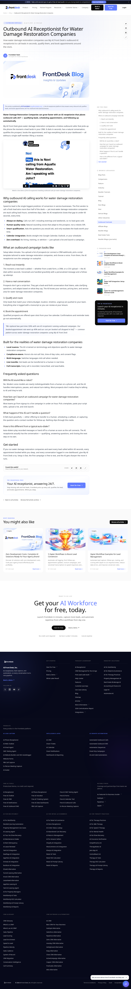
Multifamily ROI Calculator (12, 899)
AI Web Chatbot (8, 744)
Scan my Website (98, 2)
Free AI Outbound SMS (11, 806)
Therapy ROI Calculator (98, 862)
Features (78, 682)
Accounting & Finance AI (112, 686)
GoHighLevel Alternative (54, 947)
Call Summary (8, 966)
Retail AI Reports (52, 865)
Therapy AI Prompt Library (99, 865)
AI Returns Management (54, 835)
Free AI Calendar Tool (67, 799)
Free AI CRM (7, 799)
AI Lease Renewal (9, 847)
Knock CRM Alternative (11, 877)
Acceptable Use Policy (121, 983)
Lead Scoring (7, 936)
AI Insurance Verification (98, 839)
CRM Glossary (8, 921)
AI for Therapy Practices (112, 675)
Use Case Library (81, 690)
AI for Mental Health (96, 832)
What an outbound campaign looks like (111, 116)
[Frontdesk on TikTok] (18, 689)
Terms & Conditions (90, 983)
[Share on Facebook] (126, 32)
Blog (10, 13)
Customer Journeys (81, 686)
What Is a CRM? (8, 925)
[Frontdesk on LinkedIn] (9, 689)
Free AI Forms (64, 796)
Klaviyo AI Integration (53, 850)
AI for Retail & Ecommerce (113, 671)
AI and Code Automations (98, 755)
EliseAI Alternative (9, 869)
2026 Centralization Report (84, 708)
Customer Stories (71, 7)
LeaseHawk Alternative (11, 880)
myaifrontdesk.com (36, 106)
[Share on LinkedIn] (126, 28)
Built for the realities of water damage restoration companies (111, 133)
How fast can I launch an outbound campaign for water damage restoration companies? (111, 146)
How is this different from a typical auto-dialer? (111, 157)
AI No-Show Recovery (97, 835)
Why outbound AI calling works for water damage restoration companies (110, 111)
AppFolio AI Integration (11, 858)
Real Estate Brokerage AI (112, 682)
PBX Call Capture (9, 762)
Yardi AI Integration (10, 850)
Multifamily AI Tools (10, 895)
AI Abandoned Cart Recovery (56, 832)
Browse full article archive (30, 500)
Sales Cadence (8, 951)
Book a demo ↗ (8, 680)
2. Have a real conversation (109, 122)
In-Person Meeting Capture (12, 766)
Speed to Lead (8, 943)
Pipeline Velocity (8, 947)
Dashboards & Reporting (54, 755)
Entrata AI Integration (10, 862)
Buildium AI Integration (11, 865)
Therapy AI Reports (96, 869)
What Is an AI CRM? (10, 928)
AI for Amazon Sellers (53, 839)
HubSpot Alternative (53, 928)
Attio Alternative (51, 970)
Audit (110, 983)
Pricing (34, 7)
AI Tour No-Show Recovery (12, 835)
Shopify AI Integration (54, 843)
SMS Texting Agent (9, 751)
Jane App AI (94, 850)
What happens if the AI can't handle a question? (111, 152)
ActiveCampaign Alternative (55, 958)
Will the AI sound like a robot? (109, 141)
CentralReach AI (95, 854)
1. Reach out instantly (107, 119)
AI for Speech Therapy (97, 828)
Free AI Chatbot (8, 796)
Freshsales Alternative (54, 966)
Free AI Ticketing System (40, 799)
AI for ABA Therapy (96, 824)
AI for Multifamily (110, 667)
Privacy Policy (102, 983)
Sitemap (78, 697)
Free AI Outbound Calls (68, 803)
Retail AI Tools (51, 854)
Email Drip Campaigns (97, 751)
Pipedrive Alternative (53, 936)
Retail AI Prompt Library (54, 862)
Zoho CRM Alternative (53, 940)
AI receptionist (8, 671)
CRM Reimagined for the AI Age (86, 671)
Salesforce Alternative (53, 932)
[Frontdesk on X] (5, 689)
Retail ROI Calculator (53, 858)
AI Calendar (50, 747)
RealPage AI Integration (11, 854)
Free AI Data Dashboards (40, 803)
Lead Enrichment (9, 940)
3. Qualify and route (106, 126)
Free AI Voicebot (37, 796)
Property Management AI (112, 678)
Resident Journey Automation (13, 824)
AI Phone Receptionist (10, 740)
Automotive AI (108, 693)
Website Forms (8, 759)
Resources (57, 7)
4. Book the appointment (108, 129)
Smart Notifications (52, 751)
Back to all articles (11, 500)
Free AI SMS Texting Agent (69, 792)
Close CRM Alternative (54, 955)
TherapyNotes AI (95, 847)
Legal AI (106, 690)
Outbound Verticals (14, 23)
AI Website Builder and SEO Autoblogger (17, 755)
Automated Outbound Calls (99, 740)
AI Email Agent (8, 747)
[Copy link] (126, 37)
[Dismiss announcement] (128, 2)
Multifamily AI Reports (11, 907)
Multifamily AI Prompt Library (13, 903)
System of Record (9, 955)
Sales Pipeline (8, 932)
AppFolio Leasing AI (10, 884)
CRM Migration (8, 958)
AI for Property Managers (12, 892)
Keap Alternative (52, 951)
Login (124, 7)
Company (85, 7)
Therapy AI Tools (95, 858)
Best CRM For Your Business (56, 925)
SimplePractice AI (96, 843)
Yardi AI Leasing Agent (11, 888)
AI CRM (48, 740)
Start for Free (111, 8)
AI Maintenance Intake (11, 839)
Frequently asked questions (107, 138)
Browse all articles (118, 522)
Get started (102, 162)
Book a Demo (97, 8)
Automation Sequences (97, 747)
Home (5, 13)
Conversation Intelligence (12, 962)
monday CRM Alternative (54, 943)
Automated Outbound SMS (99, 744)
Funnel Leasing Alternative (12, 873)
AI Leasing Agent (9, 832)
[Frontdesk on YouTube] (14, 689)
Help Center (79, 678)
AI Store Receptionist (53, 824)
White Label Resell (52, 678)
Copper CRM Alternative (54, 962)
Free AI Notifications (10, 803)
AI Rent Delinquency (10, 843)
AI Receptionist (80, 667)
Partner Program (45, 7)
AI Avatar (6, 770)
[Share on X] (126, 23)
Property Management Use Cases (14, 828)
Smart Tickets (51, 744)
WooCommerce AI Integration (56, 847)
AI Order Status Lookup (54, 828)
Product (25, 7)
